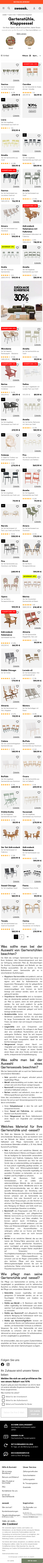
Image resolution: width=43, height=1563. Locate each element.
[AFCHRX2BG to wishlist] (39, 721)
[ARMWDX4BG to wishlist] (39, 435)
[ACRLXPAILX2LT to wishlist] (39, 651)
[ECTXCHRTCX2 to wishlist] (39, 612)
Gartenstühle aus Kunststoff (22, 1216)
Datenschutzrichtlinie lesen (10, 1553)
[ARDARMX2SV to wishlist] (39, 506)
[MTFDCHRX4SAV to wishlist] (39, 247)
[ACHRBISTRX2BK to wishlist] (39, 541)
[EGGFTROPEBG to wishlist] (17, 435)
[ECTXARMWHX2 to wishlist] (17, 686)
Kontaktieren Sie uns (10, 1491)
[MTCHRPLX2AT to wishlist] (17, 471)
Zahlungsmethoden (30, 1471)
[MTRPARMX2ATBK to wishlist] (17, 400)
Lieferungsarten (29, 1479)
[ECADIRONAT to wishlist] (17, 612)
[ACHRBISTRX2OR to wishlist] (17, 577)
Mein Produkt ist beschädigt (8, 1482)
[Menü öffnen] (3, 8)
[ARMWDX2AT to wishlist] (17, 541)
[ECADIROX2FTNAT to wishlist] (17, 828)
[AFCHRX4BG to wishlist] (17, 757)
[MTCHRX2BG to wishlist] (39, 329)
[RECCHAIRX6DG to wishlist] (39, 866)
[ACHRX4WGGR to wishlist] (17, 247)
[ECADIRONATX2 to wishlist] (39, 828)
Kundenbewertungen (10, 1511)
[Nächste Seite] (27, 936)
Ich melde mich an (35, 1412)
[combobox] (36, 55)
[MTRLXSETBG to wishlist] (39, 365)
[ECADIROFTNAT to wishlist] (39, 206)
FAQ (3, 1487)
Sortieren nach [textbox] (37, 56)
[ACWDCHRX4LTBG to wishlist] (39, 577)
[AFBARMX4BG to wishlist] (39, 792)
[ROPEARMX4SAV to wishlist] (17, 65)
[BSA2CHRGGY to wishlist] (17, 792)
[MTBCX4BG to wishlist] (39, 400)
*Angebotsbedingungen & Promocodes (11, 1516)
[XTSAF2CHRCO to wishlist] (17, 651)
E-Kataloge (27, 1513)
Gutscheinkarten (29, 1475)
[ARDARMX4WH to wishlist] (17, 206)
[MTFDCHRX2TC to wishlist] (39, 471)
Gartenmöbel (12, 15)
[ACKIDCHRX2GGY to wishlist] (39, 65)
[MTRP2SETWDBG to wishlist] (17, 506)
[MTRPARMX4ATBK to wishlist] (17, 100)
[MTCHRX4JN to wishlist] (17, 135)
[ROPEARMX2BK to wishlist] (17, 171)
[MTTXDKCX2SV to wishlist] (39, 686)
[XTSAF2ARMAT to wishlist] (17, 866)
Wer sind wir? (7, 1507)
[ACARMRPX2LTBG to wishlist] (39, 901)
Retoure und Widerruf (10, 1477)
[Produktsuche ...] (8, 8)
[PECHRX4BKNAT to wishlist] (17, 901)
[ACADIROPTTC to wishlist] (17, 365)
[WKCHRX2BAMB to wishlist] (17, 329)
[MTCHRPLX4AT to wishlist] (39, 135)
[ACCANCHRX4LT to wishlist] (39, 757)
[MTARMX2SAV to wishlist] (39, 171)
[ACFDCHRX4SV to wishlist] (17, 721)
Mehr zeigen (21, 34)
